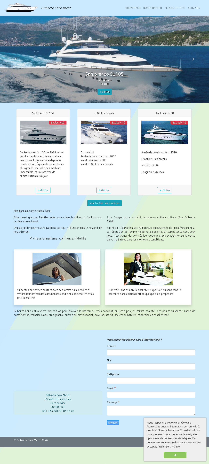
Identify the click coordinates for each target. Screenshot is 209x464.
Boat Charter (152, 8)
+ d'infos (43, 190)
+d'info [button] (176, 446)
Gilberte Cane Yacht (56, 8)
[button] (15, 59)
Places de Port (174, 8)
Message (112, 402)
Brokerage (133, 8)
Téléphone (113, 374)
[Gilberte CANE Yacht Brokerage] (23, 7)
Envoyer (113, 423)
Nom (109, 360)
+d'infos (105, 91)
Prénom (111, 346)
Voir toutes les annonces (104, 203)
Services (194, 8)
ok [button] (175, 455)
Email (110, 388)
